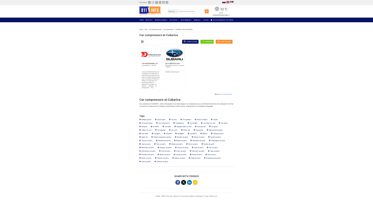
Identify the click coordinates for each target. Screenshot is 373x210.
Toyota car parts (146, 140)
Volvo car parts (181, 151)
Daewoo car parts (163, 158)
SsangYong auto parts (213, 158)
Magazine (197, 20)
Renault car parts (182, 137)
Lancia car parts (181, 154)
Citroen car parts (182, 147)
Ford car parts (165, 151)
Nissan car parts (199, 137)
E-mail (206, 196)
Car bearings (161, 130)
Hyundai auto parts (164, 140)
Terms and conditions (188, 196)
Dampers (144, 126)
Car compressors (226, 94)
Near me (208, 42)
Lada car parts (146, 161)
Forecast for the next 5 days (220, 15)
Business (172, 11)
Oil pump (169, 133)
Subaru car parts (179, 158)
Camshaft (193, 133)
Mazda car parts (181, 140)
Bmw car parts (193, 144)
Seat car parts (161, 144)
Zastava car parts (162, 161)
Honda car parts (208, 144)
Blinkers (204, 133)
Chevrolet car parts (198, 151)
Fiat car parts (213, 147)
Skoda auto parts (177, 144)
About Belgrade (185, 20)
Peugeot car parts (165, 147)
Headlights (180, 133)
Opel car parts (198, 147)
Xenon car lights (202, 119)
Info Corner (173, 20)
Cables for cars (146, 130)
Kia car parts (211, 154)
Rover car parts (146, 158)
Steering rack (201, 126)
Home (142, 20)
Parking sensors (218, 133)
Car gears (214, 126)
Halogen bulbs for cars (183, 126)
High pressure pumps (216, 130)
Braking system (146, 119)
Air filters (156, 126)
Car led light (193, 123)
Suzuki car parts (215, 137)
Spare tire (144, 137)
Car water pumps (147, 123)
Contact (206, 20)
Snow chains (161, 119)
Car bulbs (167, 126)
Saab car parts (195, 158)
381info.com (213, 196)
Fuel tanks (144, 133)
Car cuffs (174, 130)
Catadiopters (179, 123)
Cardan (215, 119)
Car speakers (186, 119)
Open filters (191, 42)
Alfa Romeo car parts (148, 151)
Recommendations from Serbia (223, 20)
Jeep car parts (215, 151)
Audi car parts (146, 144)
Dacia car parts (197, 154)
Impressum (199, 196)
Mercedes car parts (147, 147)
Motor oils (186, 130)
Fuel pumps (199, 130)
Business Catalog (160, 20)
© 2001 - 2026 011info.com (164, 196)
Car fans (174, 119)
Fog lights (157, 133)
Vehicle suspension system (162, 137)
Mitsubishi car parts (198, 140)
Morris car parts (164, 154)
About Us (149, 20)
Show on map (225, 42)
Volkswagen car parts (218, 140)
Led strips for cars (209, 123)
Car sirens (224, 123)
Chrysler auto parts (147, 154)
